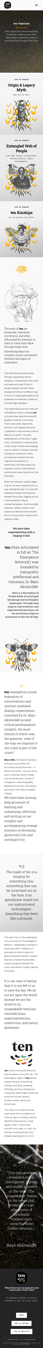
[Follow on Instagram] (19, 1307)
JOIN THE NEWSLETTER (21, 1331)
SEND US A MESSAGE (21, 1323)
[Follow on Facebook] (23, 1307)
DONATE (21, 1315)
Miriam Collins (25, 1343)
